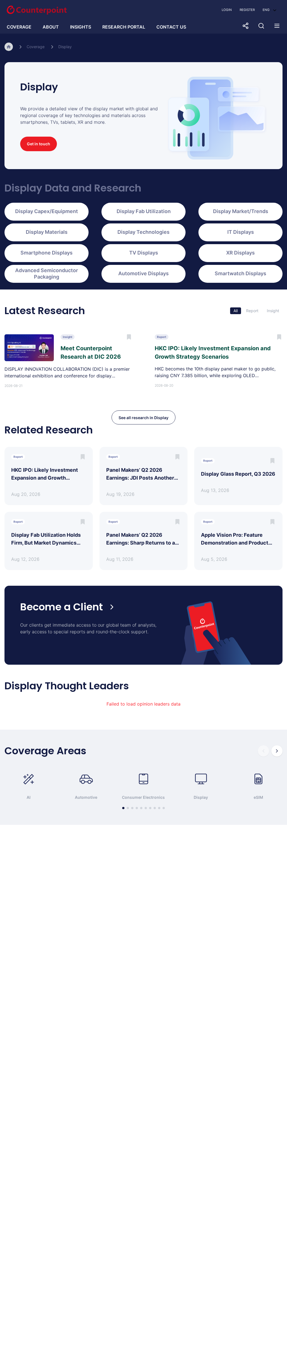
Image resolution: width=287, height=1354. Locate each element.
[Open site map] (277, 25)
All (235, 310)
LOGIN (227, 10)
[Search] (261, 25)
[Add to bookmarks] (82, 456)
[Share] (245, 25)
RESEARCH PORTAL (123, 27)
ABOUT (51, 27)
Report (252, 310)
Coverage (36, 46)
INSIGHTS (80, 27)
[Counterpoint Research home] (37, 10)
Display (65, 46)
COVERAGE (19, 27)
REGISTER (247, 10)
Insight (273, 310)
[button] (269, 10)
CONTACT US (171, 27)
